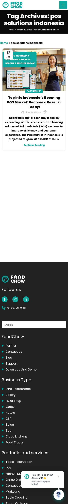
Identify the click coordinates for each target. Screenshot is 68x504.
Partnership (34, 91)
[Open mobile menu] (63, 5)
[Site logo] (12, 5)
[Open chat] (58, 494)
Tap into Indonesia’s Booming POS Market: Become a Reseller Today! (34, 102)
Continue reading (34, 145)
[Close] (58, 476)
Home (11, 29)
